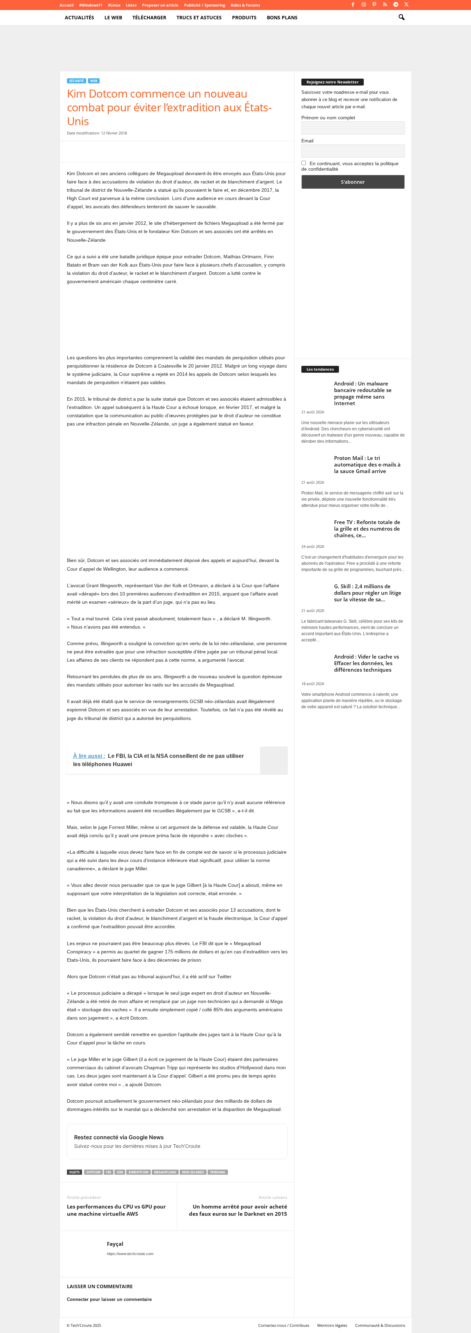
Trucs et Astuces (199, 17)
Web (93, 81)
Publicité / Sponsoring (204, 5)
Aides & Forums (245, 5)
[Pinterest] (374, 5)
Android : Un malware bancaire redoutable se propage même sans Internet (363, 393)
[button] (401, 17)
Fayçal (115, 1243)
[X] (406, 5)
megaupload (165, 1172)
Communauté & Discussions (380, 1325)
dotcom (93, 1172)
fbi (108, 1172)
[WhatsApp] (121, 152)
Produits (244, 17)
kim (120, 1172)
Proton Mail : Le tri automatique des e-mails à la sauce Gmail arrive (367, 464)
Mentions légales (332, 1325)
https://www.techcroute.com (130, 1254)
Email (307, 140)
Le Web (113, 17)
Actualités (79, 17)
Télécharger (149, 17)
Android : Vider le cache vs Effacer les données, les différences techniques (366, 663)
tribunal (218, 1172)
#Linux (114, 5)
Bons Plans (282, 17)
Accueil (66, 5)
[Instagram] (364, 5)
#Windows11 (90, 5)
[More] (185, 152)
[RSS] (385, 5)
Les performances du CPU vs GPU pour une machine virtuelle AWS (116, 1210)
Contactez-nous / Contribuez (283, 1325)
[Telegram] (396, 5)
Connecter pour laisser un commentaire (109, 1299)
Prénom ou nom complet (328, 117)
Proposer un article (160, 5)
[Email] (137, 152)
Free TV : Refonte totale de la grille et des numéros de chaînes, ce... (367, 529)
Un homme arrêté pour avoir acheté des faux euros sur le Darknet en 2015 (238, 1210)
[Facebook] (353, 5)
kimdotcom (138, 1172)
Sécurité (76, 81)
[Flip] (169, 152)
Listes (131, 5)
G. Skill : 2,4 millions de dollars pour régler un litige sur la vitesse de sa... (367, 593)
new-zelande (193, 1172)
